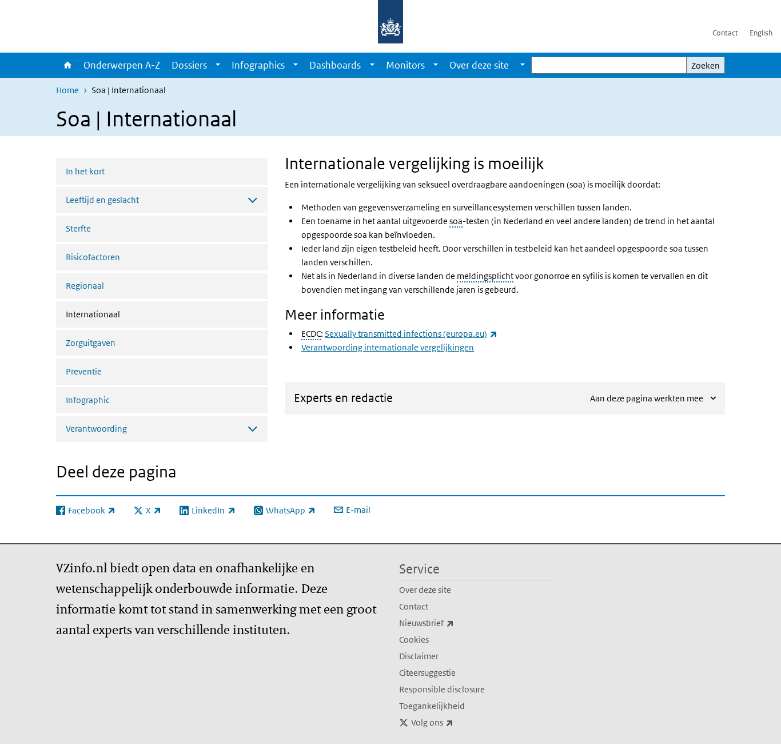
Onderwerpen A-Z (121, 65)
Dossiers (189, 65)
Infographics (258, 65)
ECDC (311, 333)
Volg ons (457, 722)
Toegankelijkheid (432, 705)
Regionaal (85, 285)
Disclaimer (419, 656)
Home (67, 65)
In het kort (85, 171)
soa (456, 221)
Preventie (84, 371)
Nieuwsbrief (451, 622)
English (761, 33)
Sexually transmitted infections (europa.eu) (411, 333)
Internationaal (123, 314)
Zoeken (705, 65)
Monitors (405, 65)
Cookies (414, 639)
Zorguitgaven (90, 342)
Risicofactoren (93, 257)
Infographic (88, 400)
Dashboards (335, 65)
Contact (725, 33)
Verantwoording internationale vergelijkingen (387, 347)
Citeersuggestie (427, 672)
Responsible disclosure (442, 689)
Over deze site (425, 589)
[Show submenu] (218, 65)
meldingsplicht (485, 275)
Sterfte (78, 228)
